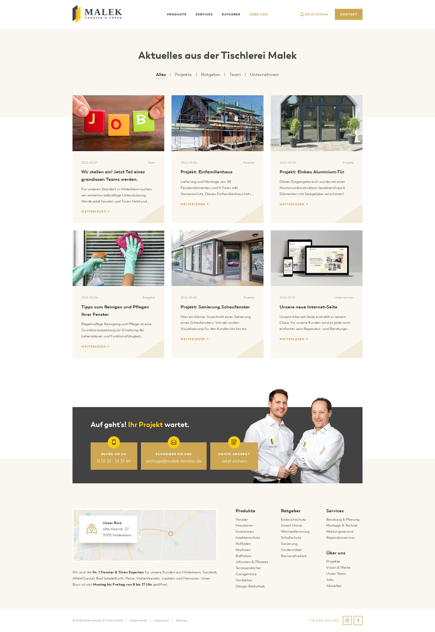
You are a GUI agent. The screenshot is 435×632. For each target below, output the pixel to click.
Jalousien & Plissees (252, 561)
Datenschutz (138, 620)
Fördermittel (291, 549)
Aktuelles (333, 585)
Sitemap (181, 620)
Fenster (242, 519)
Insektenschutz (248, 537)
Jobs (330, 579)
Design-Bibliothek (250, 586)
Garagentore (246, 574)
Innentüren (245, 531)
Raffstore (243, 555)
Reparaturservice (340, 537)
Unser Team (336, 573)
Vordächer (244, 580)
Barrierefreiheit (294, 555)
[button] (176, 14)
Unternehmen (264, 74)
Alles (161, 74)
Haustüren (244, 525)
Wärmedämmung (295, 531)
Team (235, 74)
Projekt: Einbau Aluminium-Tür (312, 172)
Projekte (183, 74)
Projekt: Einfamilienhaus (206, 172)
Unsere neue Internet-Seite (308, 307)
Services (335, 511)
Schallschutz (291, 537)
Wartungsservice (339, 531)
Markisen (243, 549)
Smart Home (291, 525)
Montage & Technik (342, 525)
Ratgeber (210, 74)
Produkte (245, 511)
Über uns (335, 553)
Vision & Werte (338, 567)
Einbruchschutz (293, 519)
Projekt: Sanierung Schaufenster (215, 307)
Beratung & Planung (342, 519)
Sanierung (289, 543)
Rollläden (243, 543)
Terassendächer (248, 567)
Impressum (161, 620)
